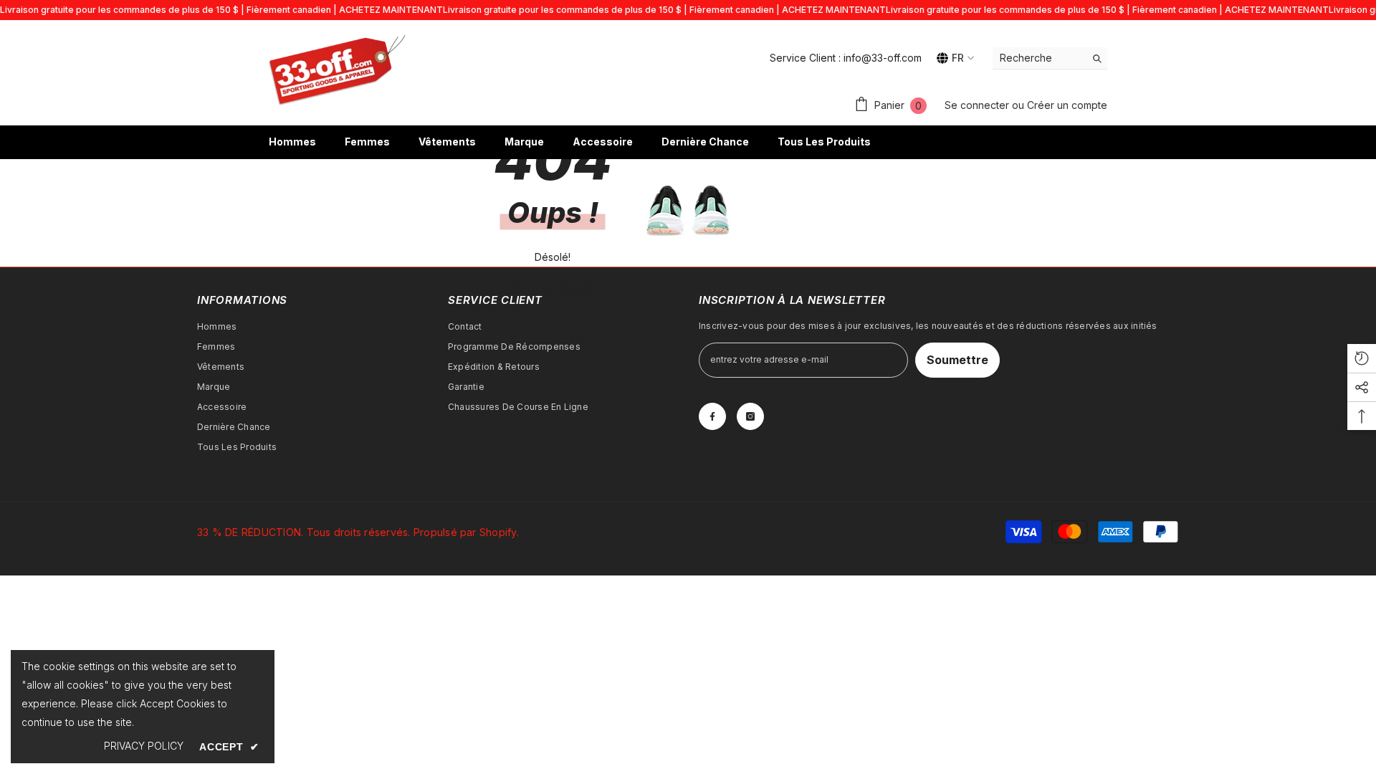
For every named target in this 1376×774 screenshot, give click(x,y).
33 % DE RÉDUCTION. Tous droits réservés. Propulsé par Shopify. (358, 532)
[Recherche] (1050, 58)
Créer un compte (1067, 105)
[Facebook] (712, 416)
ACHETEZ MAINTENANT (391, 9)
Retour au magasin (553, 287)
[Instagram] (750, 416)
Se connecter (978, 105)
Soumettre (957, 360)
